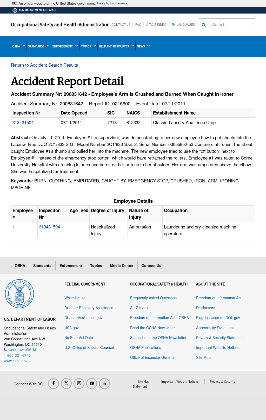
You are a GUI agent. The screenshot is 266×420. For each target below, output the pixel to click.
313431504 (23, 122)
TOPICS (86, 46)
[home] (19, 292)
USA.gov (71, 327)
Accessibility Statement (215, 327)
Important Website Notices (218, 347)
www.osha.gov (16, 360)
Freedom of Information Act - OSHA (159, 317)
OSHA (16, 46)
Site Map (203, 357)
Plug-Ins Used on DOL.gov (218, 317)
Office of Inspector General (152, 357)
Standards (42, 265)
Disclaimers (205, 307)
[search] (204, 24)
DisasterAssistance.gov (83, 317)
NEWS (141, 46)
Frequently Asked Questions (153, 297)
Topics (96, 265)
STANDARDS (36, 46)
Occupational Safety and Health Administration (60, 24)
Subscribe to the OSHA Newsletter (158, 337)
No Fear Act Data (78, 337)
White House (74, 297)
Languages (185, 24)
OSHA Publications (145, 347)
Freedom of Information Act (218, 297)
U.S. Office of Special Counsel (89, 347)
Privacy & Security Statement (220, 337)
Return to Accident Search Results (44, 64)
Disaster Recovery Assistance (88, 307)
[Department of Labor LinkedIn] (104, 383)
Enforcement (70, 265)
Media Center (122, 265)
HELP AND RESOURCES (114, 46)
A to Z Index (156, 24)
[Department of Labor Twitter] (66, 383)
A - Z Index (139, 307)
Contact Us (121, 24)
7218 (112, 122)
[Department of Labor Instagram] (79, 383)
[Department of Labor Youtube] (91, 383)
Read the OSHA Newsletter (152, 327)
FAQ (138, 24)
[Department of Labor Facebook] (53, 383)
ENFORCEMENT (63, 46)
